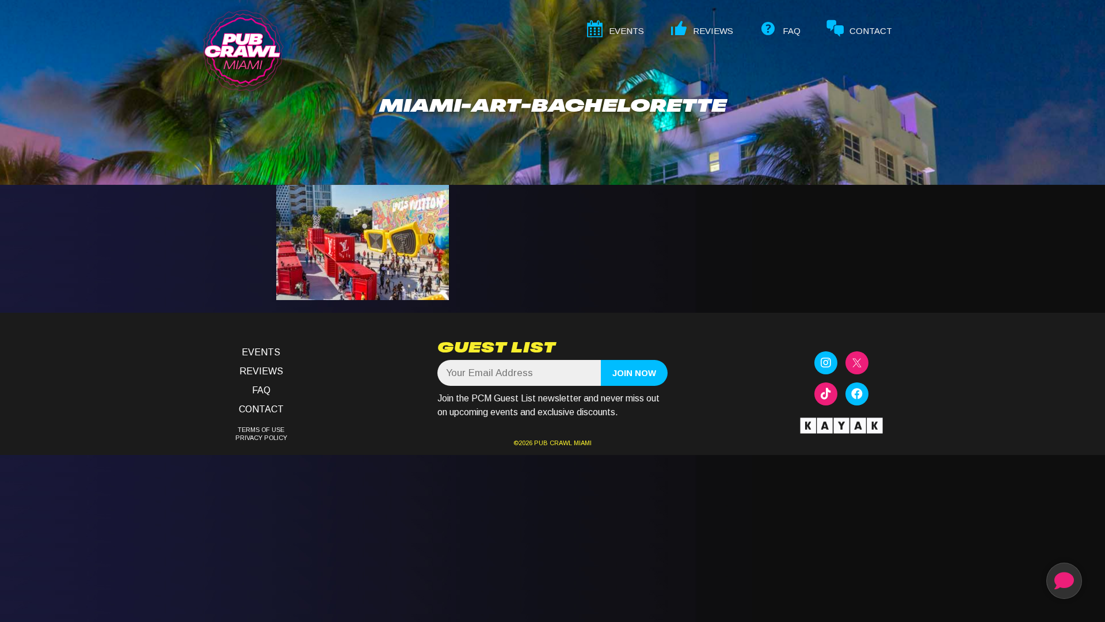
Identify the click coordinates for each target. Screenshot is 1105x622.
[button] (1064, 581)
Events (261, 352)
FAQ (261, 390)
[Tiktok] (825, 393)
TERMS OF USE (261, 429)
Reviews (261, 371)
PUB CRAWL (553, 442)
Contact (261, 409)
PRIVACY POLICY (261, 437)
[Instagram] (825, 362)
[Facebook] (856, 393)
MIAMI (582, 442)
